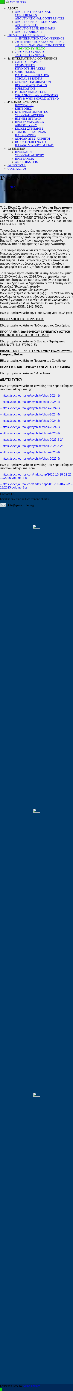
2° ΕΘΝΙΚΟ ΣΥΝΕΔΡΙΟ (30, 51)
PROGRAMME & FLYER (31, 91)
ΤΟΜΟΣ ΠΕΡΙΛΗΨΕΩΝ (30, 131)
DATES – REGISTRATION (32, 75)
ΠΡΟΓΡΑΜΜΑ (24, 158)
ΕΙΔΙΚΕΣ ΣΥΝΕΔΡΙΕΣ (29, 128)
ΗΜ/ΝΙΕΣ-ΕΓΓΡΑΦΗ (28, 118)
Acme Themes (31, 1385)
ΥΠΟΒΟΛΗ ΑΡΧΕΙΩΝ (29, 115)
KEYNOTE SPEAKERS (30, 68)
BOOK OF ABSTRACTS (31, 85)
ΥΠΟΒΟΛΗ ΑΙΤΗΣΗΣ (29, 155)
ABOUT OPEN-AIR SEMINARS (36, 21)
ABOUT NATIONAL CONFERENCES (39, 18)
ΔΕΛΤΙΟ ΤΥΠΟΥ (11, 379)
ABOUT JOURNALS (28, 31)
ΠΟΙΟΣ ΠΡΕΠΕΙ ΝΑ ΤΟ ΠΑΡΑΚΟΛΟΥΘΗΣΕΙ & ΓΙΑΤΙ (34, 143)
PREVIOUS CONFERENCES (26, 35)
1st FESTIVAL (16, 165)
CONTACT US (17, 168)
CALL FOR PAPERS (28, 61)
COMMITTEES (25, 65)
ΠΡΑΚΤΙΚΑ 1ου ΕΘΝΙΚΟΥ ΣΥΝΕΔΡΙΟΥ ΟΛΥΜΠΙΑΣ (35, 367)
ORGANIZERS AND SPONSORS (36, 95)
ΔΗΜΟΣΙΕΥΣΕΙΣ (26, 125)
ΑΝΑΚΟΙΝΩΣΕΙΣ (26, 162)
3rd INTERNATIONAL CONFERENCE (40, 45)
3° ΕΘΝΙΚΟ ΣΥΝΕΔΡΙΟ (30, 55)
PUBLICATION (25, 88)
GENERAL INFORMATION (33, 81)
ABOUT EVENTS (26, 25)
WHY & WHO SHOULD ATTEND (37, 98)
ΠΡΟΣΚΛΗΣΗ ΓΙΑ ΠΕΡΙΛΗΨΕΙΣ (22, 319)
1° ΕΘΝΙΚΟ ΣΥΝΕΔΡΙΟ (30, 48)
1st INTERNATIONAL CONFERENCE (39, 38)
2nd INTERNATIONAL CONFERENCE (40, 41)
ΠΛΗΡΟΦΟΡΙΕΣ (25, 135)
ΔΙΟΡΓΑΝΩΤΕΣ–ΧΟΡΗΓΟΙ (32, 138)
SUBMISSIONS (25, 71)
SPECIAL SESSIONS (28, 78)
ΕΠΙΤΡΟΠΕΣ (23, 108)
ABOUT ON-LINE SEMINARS (35, 28)
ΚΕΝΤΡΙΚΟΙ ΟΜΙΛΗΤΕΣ (31, 111)
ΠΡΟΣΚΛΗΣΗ (24, 105)
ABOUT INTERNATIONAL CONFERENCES (33, 13)
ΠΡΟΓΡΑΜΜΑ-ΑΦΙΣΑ (29, 121)
